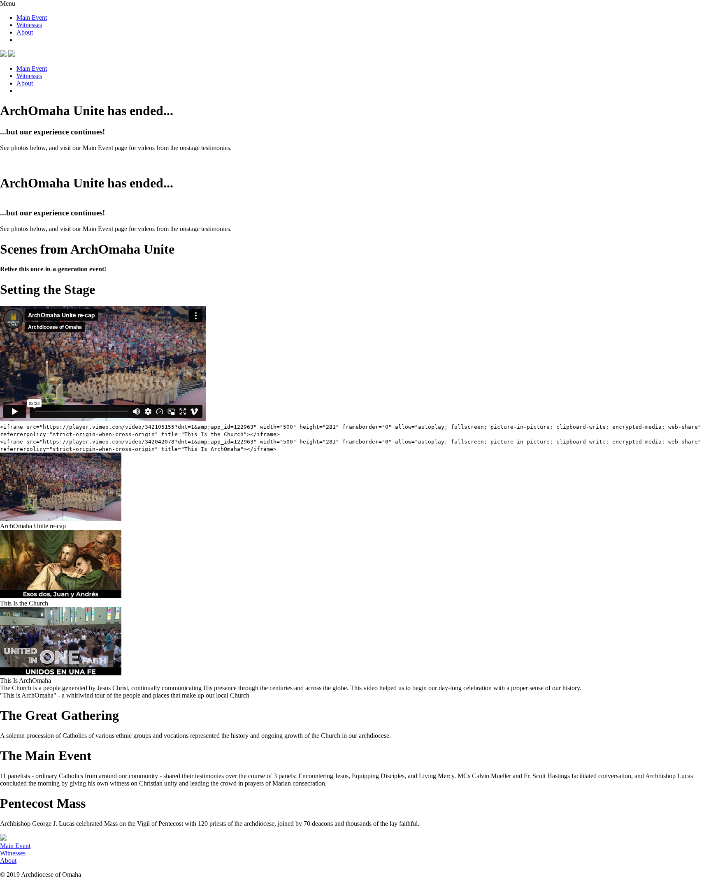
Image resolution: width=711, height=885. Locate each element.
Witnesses (29, 24)
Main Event (31, 17)
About (24, 32)
